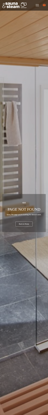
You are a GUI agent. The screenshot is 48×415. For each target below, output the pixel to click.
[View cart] (43, 5)
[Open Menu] (37, 5)
